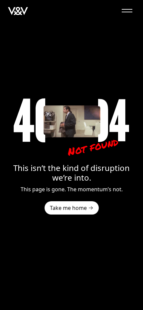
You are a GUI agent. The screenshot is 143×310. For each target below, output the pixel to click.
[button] (127, 11)
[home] (18, 10)
